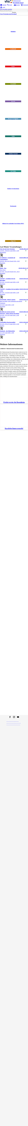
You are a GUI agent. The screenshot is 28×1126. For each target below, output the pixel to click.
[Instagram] (14, 717)
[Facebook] (10, 717)
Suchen (14, 12)
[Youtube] (18, 717)
